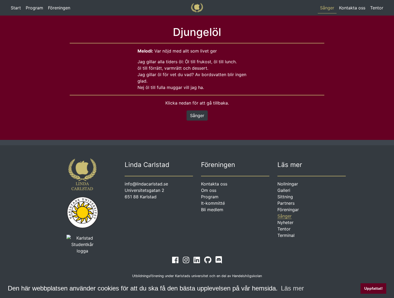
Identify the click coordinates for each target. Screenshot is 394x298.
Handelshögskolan (247, 276)
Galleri (283, 190)
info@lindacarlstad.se (146, 184)
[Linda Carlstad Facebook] (175, 260)
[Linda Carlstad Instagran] (186, 260)
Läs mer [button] (292, 288)
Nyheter (285, 222)
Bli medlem (212, 209)
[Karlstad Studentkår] (82, 244)
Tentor (376, 7)
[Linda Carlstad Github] (207, 260)
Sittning (285, 196)
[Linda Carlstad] (82, 177)
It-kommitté (213, 203)
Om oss (208, 190)
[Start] (197, 8)
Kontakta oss (352, 7)
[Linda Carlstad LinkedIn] (196, 260)
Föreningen (59, 7)
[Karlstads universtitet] (82, 212)
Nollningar (287, 184)
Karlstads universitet (191, 276)
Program (34, 7)
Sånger (327, 7)
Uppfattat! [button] (373, 288)
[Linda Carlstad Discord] (218, 260)
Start (17, 9)
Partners (286, 203)
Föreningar (288, 209)
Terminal (286, 235)
